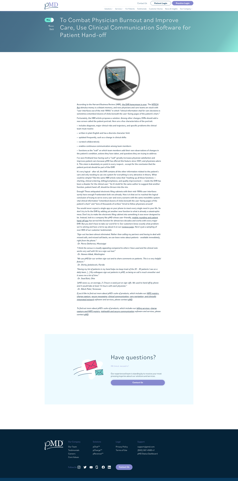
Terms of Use (121, 450)
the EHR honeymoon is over (134, 104)
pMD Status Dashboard (147, 453)
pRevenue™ (98, 453)
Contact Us (142, 3)
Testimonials (73, 450)
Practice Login (183, 3)
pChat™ (96, 446)
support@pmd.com (146, 446)
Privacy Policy (122, 446)
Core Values (73, 457)
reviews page (128, 226)
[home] (51, 5)
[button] (108, 9)
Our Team (72, 446)
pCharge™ (97, 450)
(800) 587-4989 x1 (145, 450)
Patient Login (160, 3)
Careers (71, 453)
